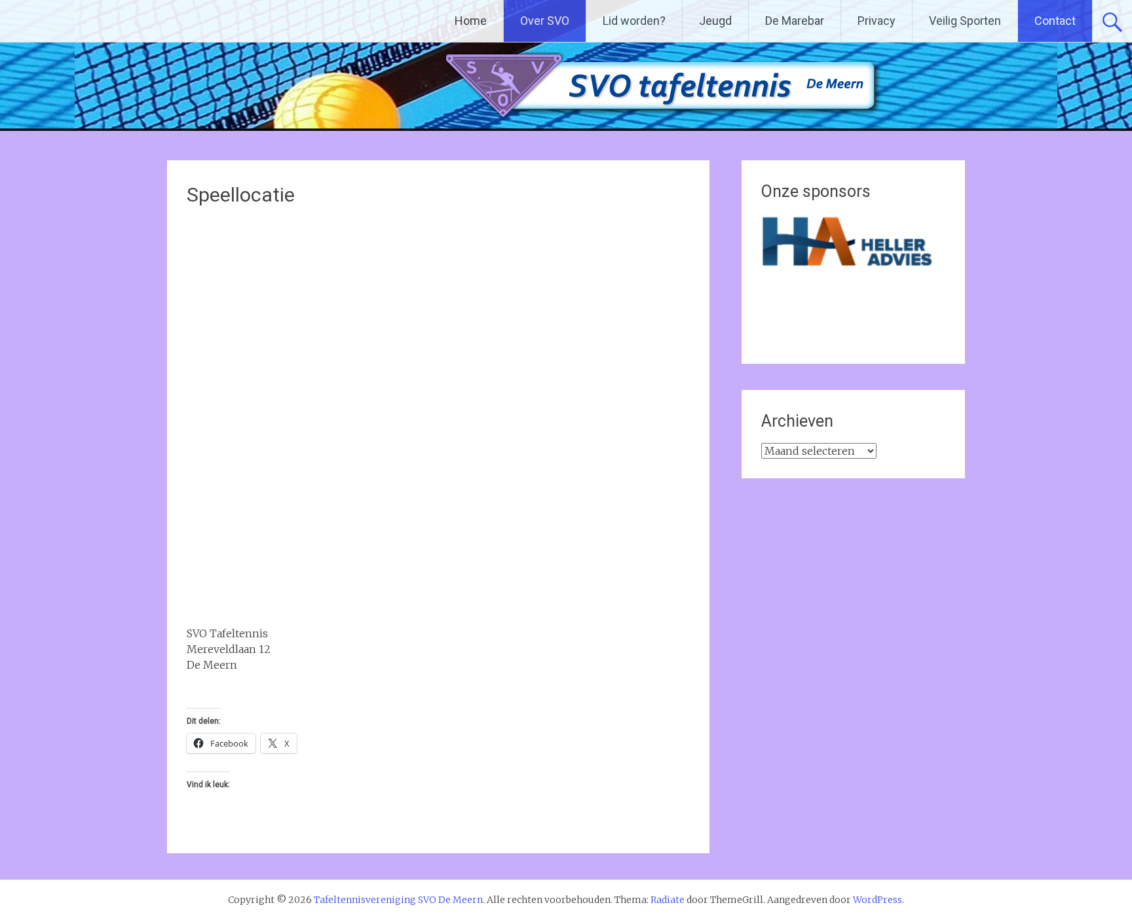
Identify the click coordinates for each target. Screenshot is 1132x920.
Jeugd (715, 20)
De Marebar (794, 20)
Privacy (877, 20)
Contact (1055, 20)
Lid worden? (634, 20)
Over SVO (544, 20)
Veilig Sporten (965, 20)
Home (471, 20)
